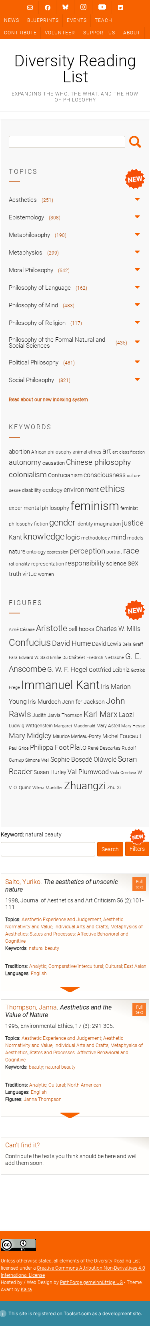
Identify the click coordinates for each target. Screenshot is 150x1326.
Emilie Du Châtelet (67, 657)
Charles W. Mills (118, 629)
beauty (36, 1067)
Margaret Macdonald (74, 726)
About (131, 33)
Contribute (20, 33)
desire (15, 490)
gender (62, 522)
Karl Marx (101, 714)
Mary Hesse (133, 726)
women (46, 574)
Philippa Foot (49, 747)
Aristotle (51, 628)
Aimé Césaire (22, 629)
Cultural (113, 966)
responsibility (85, 563)
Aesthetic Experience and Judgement (61, 919)
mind (118, 537)
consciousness (105, 475)
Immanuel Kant (60, 685)
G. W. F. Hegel (67, 669)
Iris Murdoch (44, 701)
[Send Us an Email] (30, 7)
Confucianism (65, 475)
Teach (103, 20)
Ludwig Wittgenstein (31, 726)
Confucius (30, 642)
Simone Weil (37, 760)
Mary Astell (108, 726)
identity (84, 524)
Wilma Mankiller (47, 787)
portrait (114, 552)
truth (15, 573)
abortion (19, 451)
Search (135, 141)
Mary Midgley (30, 735)
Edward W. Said (34, 657)
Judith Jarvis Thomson (57, 715)
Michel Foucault (122, 736)
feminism (94, 506)
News (11, 20)
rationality (19, 564)
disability (31, 490)
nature (17, 551)
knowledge (43, 536)
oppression (57, 552)
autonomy (25, 462)
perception (87, 550)
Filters (137, 849)
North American (84, 1085)
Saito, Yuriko (22, 882)
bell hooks (81, 629)
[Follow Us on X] (83, 7)
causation (53, 463)
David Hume (71, 643)
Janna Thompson (43, 1099)
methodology (95, 538)
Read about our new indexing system (48, 399)
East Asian (135, 966)
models (135, 538)
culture (133, 475)
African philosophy (51, 452)
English (39, 973)
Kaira (26, 1289)
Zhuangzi (85, 786)
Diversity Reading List (75, 69)
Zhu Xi (114, 787)
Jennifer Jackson (83, 702)
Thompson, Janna (31, 1007)
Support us (99, 33)
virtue (29, 573)
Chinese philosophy (98, 462)
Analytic (37, 966)
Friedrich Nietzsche (105, 657)
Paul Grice (19, 748)
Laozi (126, 715)
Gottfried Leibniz (109, 670)
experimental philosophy (39, 508)
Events (77, 20)
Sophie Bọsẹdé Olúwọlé (83, 759)
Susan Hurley (50, 772)
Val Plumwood (88, 772)
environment (81, 490)
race (131, 550)
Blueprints (43, 20)
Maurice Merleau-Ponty (77, 736)
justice (133, 523)
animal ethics (87, 452)
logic (73, 537)
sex (133, 563)
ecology (52, 490)
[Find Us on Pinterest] (102, 7)
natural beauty (44, 948)
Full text (139, 884)
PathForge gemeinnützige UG (91, 1282)
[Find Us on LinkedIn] (120, 7)
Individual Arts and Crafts (81, 927)
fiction (41, 524)
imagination (107, 524)
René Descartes (104, 748)
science (116, 563)
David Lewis (106, 644)
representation (47, 564)
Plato (78, 747)
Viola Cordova (123, 772)
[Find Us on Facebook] (47, 7)
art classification (128, 452)
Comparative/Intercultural (75, 966)
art (106, 451)
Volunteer (60, 33)
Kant (15, 537)
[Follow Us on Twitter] (65, 7)
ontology (36, 552)
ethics (112, 488)
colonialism (28, 474)
